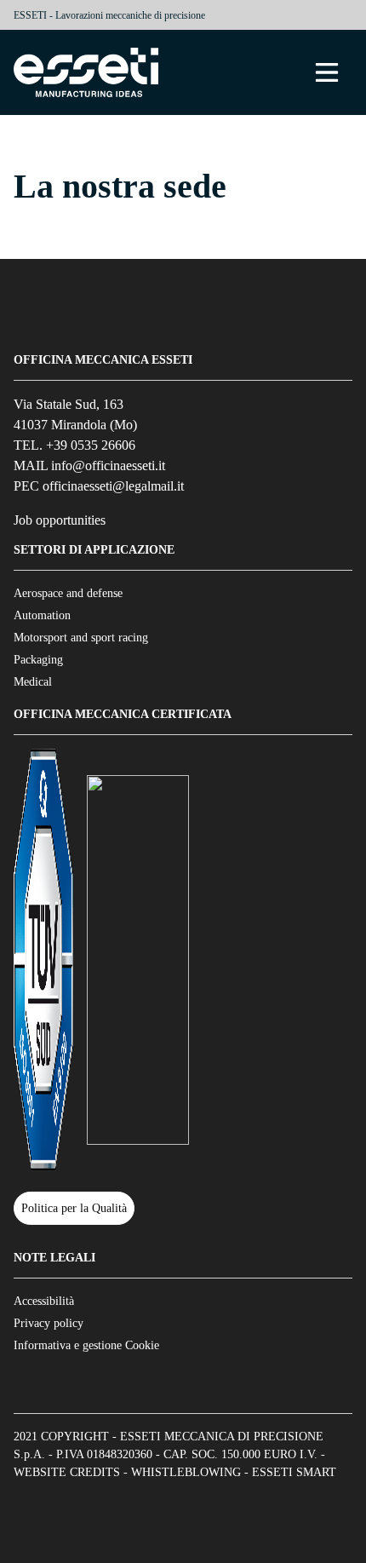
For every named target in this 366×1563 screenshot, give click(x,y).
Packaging (38, 659)
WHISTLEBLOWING (186, 1472)
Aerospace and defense (68, 593)
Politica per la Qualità (74, 1208)
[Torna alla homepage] (86, 72)
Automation (42, 615)
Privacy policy (48, 1323)
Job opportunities (60, 520)
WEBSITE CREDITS (67, 1472)
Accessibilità (44, 1301)
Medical (33, 681)
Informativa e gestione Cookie (86, 1345)
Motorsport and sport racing (81, 637)
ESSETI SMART (294, 1472)
